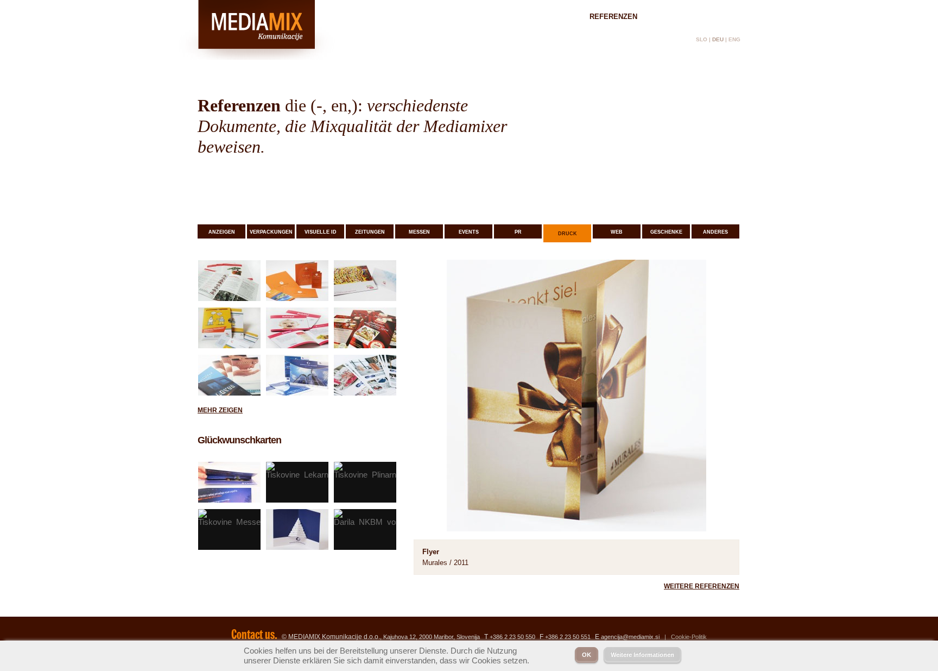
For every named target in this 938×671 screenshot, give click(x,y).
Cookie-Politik (689, 637)
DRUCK (567, 233)
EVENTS (469, 232)
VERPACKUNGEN (271, 232)
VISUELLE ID (321, 232)
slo (701, 39)
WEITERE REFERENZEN (701, 586)
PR (518, 232)
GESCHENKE (666, 232)
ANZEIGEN (221, 232)
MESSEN (419, 232)
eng (734, 39)
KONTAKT (723, 16)
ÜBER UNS (549, 16)
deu (718, 39)
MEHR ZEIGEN (220, 410)
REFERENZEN (613, 16)
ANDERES (715, 232)
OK (586, 654)
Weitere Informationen (642, 654)
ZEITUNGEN (370, 232)
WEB (617, 232)
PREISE (672, 16)
